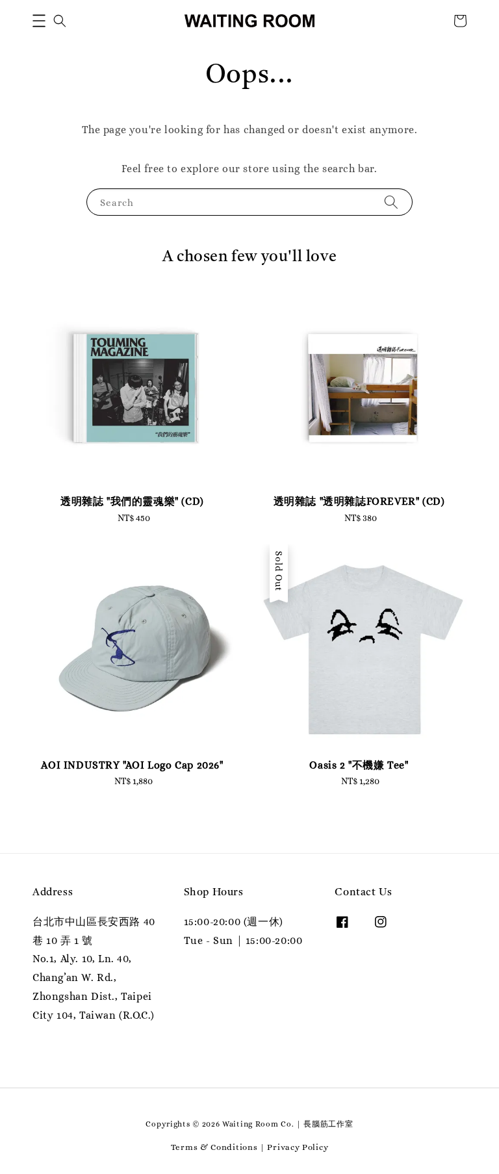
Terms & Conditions (214, 1147)
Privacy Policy (297, 1147)
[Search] (391, 201)
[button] (39, 20)
